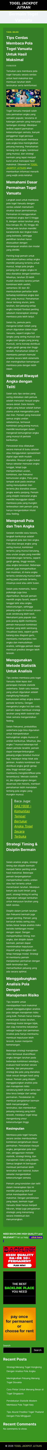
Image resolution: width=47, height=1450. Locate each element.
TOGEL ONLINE (12, 32)
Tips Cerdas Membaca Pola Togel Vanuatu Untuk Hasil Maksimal (19, 48)
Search (6, 1345)
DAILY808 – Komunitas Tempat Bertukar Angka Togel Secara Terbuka (23, 821)
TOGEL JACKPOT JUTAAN (28, 1446)
